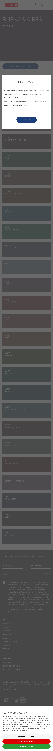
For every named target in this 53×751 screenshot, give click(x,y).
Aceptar (26, 119)
